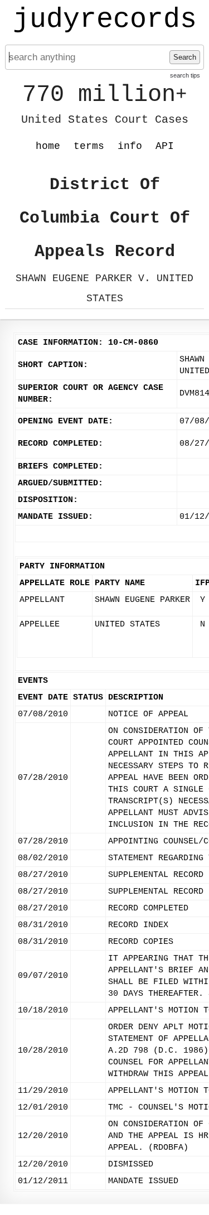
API (164, 146)
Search (184, 57)
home (48, 146)
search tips (185, 75)
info (130, 146)
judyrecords (105, 19)
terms (89, 146)
